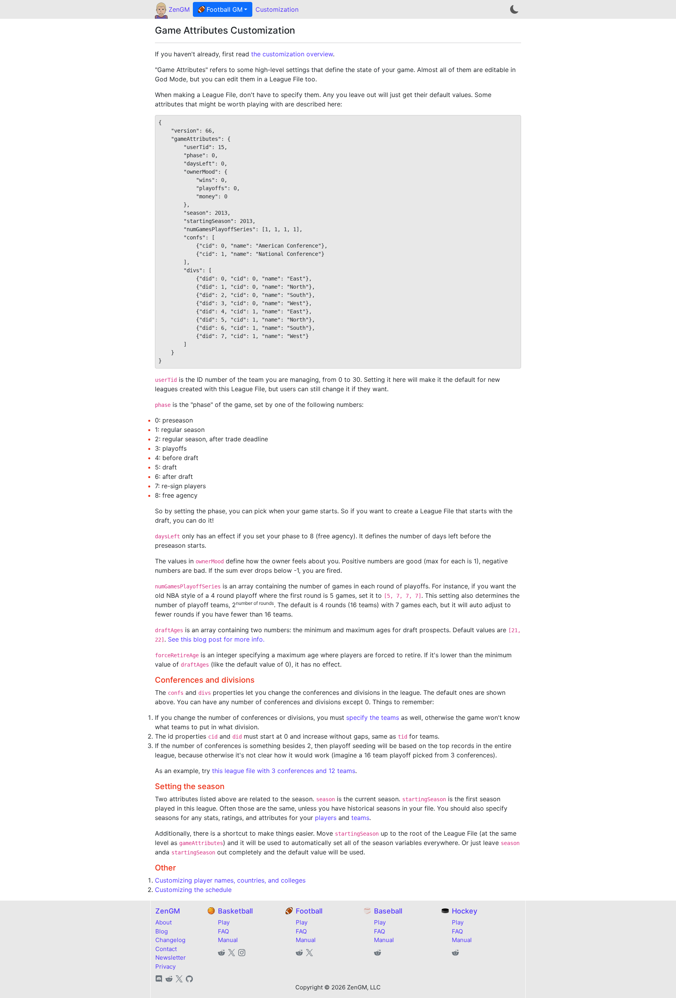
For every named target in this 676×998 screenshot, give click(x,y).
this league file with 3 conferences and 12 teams (283, 771)
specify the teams (372, 717)
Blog (161, 931)
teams (360, 818)
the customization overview (292, 54)
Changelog (170, 940)
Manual (228, 940)
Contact (166, 949)
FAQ (223, 931)
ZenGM (179, 9)
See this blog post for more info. (216, 639)
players (325, 818)
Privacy (165, 966)
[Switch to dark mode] (514, 9)
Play (224, 922)
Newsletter (170, 957)
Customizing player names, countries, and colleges (230, 880)
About (163, 922)
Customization (276, 9)
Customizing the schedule (193, 890)
